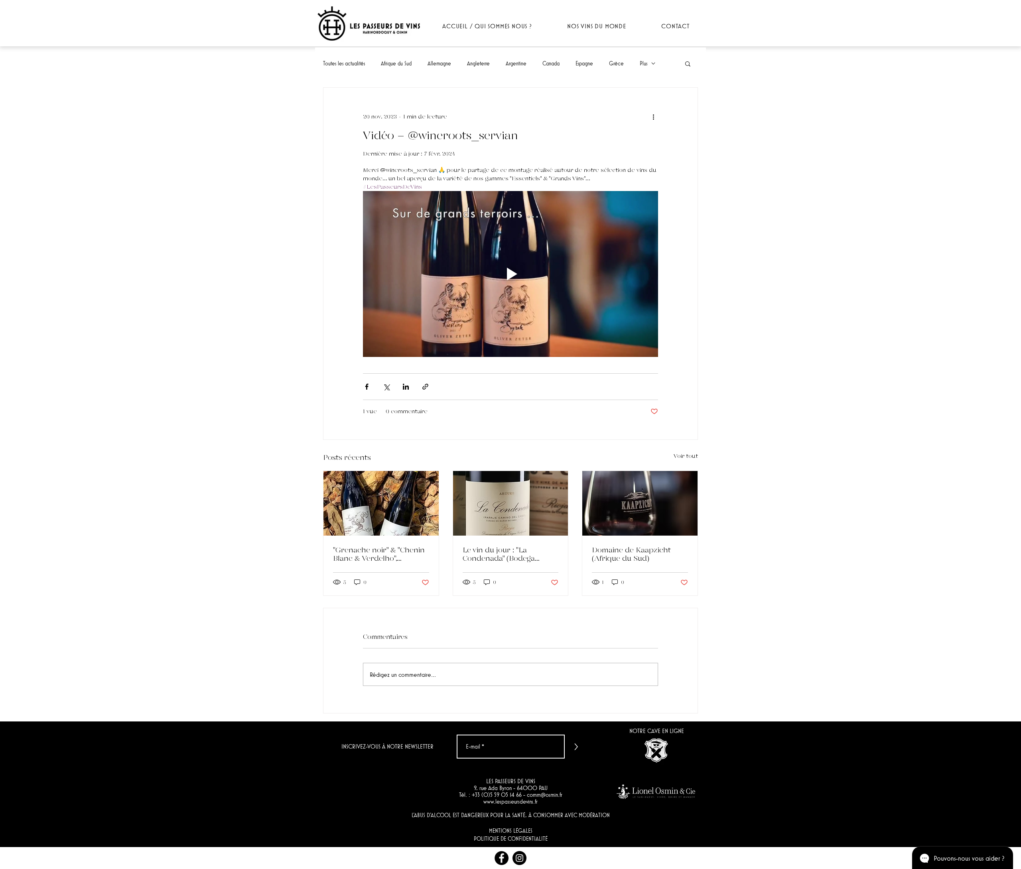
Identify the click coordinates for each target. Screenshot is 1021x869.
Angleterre (478, 63)
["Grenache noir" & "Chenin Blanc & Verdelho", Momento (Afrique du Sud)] (381, 503)
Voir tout (686, 456)
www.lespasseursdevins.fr (510, 801)
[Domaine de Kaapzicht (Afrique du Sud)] (640, 503)
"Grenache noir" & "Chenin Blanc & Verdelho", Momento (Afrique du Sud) (380, 554)
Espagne (584, 63)
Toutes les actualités (344, 63)
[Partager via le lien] (425, 386)
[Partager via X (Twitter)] (386, 386)
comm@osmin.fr (544, 794)
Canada (551, 63)
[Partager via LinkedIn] (406, 386)
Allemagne (439, 63)
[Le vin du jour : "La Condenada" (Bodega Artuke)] (510, 503)
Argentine (516, 63)
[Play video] (510, 274)
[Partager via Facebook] (367, 386)
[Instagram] (519, 858)
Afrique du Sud (396, 63)
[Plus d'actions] (653, 116)
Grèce (616, 63)
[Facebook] (502, 858)
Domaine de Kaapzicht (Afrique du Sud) (631, 554)
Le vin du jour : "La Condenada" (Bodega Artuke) (499, 554)
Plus (643, 63)
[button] (688, 63)
